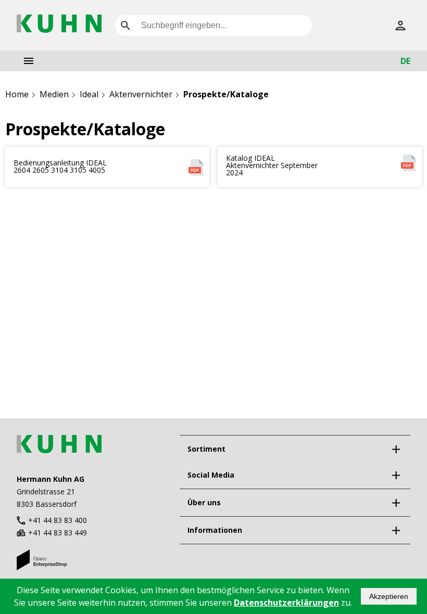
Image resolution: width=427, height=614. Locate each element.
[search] (125, 25)
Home (17, 94)
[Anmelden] (400, 25)
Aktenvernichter (140, 94)
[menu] (29, 60)
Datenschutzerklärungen (286, 602)
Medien (54, 94)
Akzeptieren (388, 596)
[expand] (396, 449)
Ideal (89, 94)
